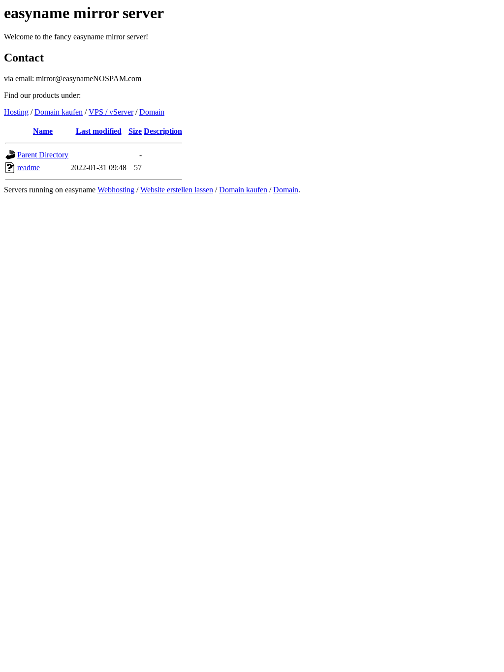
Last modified (99, 131)
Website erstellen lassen (176, 189)
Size (135, 131)
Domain (151, 112)
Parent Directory (42, 155)
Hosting (16, 112)
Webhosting (115, 189)
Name (43, 131)
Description (163, 131)
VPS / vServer (111, 112)
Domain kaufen (58, 112)
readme (28, 167)
